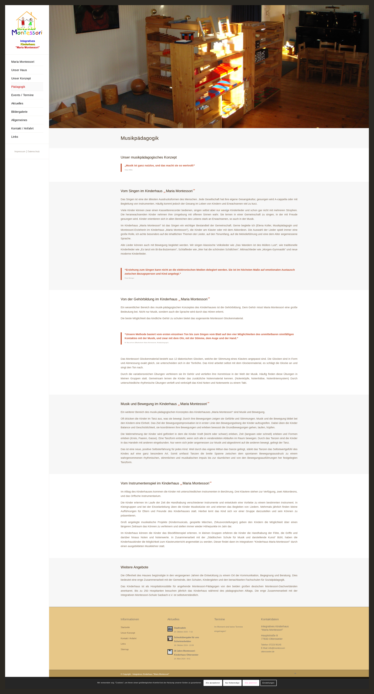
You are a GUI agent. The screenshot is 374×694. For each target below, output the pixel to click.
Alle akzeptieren (213, 683)
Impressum (19, 151)
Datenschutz (34, 151)
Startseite (125, 627)
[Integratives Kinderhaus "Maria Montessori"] (27, 30)
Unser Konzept (128, 633)
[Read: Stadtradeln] (170, 629)
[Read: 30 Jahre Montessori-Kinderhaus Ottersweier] (170, 652)
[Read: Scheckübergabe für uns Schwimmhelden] (170, 638)
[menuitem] (27, 62)
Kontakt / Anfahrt (128, 638)
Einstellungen (268, 683)
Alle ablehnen (251, 683)
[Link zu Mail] (295, 673)
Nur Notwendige (232, 683)
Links (123, 644)
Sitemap (125, 649)
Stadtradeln (180, 628)
